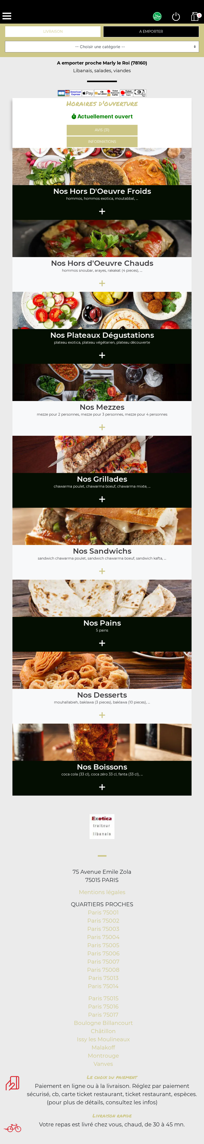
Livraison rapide (112, 1115)
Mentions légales (102, 892)
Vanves (103, 1064)
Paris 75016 (103, 1006)
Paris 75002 (103, 920)
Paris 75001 (103, 912)
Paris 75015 (103, 998)
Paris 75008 (103, 970)
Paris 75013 (103, 978)
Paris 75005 (103, 945)
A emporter (151, 31)
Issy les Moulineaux (103, 1039)
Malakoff (103, 1047)
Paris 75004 (103, 937)
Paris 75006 (103, 953)
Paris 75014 (103, 986)
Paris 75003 (103, 929)
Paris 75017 (103, 1014)
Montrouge (103, 1055)
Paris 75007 (103, 961)
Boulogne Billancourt (103, 1023)
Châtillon (103, 1031)
